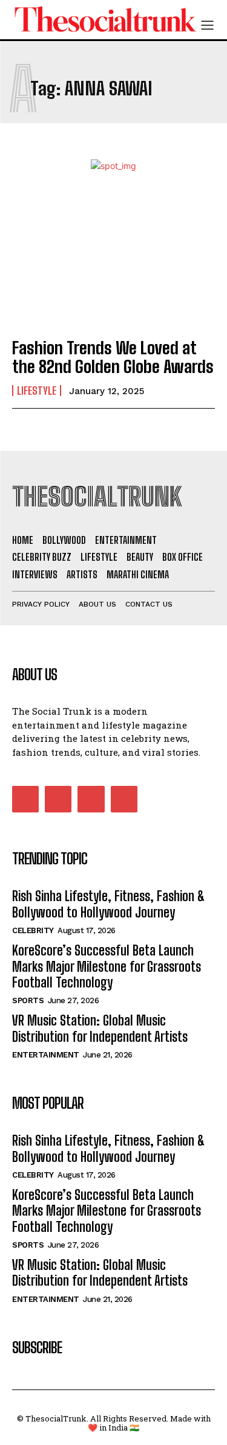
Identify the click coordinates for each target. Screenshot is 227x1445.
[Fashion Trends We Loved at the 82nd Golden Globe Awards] (113, 266)
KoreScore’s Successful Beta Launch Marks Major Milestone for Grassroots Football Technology (106, 966)
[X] (90, 799)
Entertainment (45, 1054)
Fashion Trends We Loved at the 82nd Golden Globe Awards (113, 357)
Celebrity (33, 930)
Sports (28, 1000)
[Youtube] (124, 799)
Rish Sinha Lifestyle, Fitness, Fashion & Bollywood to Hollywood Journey (108, 904)
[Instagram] (58, 799)
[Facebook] (25, 799)
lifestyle (36, 390)
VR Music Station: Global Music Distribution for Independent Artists (100, 1028)
